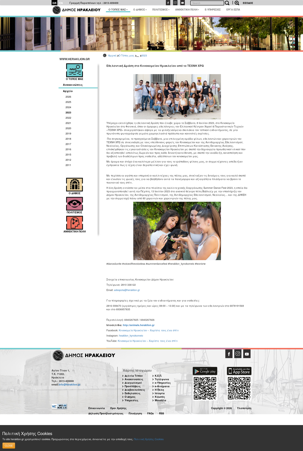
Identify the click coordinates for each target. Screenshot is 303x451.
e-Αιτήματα (162, 386)
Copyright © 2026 (221, 407)
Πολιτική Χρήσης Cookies (149, 439)
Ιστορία (160, 393)
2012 (68, 159)
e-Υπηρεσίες (163, 382)
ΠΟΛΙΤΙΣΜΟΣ (160, 9)
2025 (68, 102)
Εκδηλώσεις (132, 393)
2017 (68, 144)
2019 (68, 133)
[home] (79, 10)
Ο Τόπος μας (126, 55)
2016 (68, 149)
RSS (161, 413)
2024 (68, 107)
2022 (68, 117)
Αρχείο (68, 91)
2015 (68, 154)
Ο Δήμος (130, 396)
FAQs (150, 413)
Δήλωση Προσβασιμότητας (105, 413)
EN (61, 3)
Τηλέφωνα (162, 379)
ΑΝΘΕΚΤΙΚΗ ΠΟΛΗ (186, 9)
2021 (68, 123)
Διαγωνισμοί (133, 382)
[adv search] (236, 2)
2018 (68, 138)
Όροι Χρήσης (118, 407)
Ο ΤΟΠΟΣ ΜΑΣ (117, 9)
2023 (144, 55)
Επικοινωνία (96, 407)
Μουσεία (160, 400)
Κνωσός (160, 396)
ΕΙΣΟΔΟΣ (248, 3)
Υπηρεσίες (131, 400)
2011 (68, 165)
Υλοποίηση (244, 407)
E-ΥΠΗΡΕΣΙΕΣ (213, 9)
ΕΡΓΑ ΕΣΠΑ (233, 9)
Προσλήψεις (133, 386)
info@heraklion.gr (69, 384)
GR (54, 3)
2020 (68, 128)
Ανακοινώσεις (73, 85)
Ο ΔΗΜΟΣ (139, 9)
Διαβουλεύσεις (135, 389)
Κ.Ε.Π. (158, 375)
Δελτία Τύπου (134, 375)
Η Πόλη (159, 389)
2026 (68, 96)
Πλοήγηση (135, 413)
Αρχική (112, 55)
